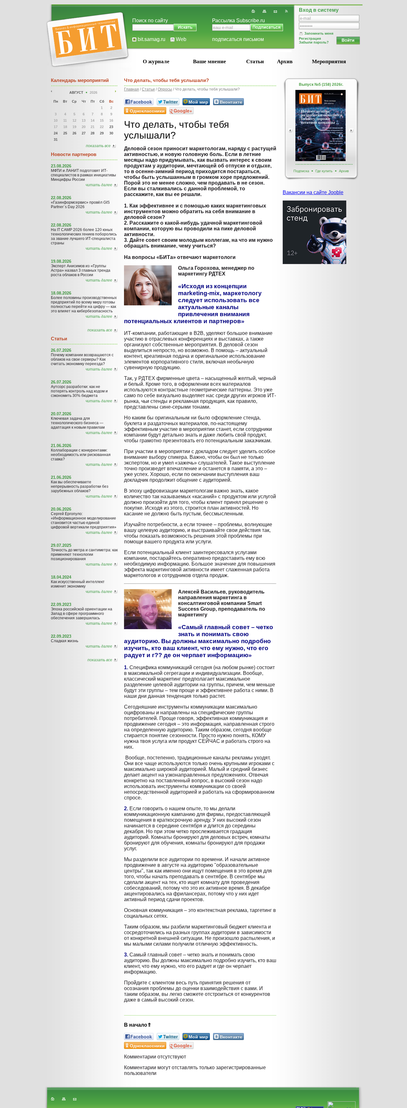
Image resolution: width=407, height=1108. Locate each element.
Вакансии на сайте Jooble (313, 192)
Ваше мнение (209, 61)
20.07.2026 (61, 413)
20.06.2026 (61, 509)
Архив (285, 61)
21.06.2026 (61, 445)
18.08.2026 (61, 293)
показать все (98, 146)
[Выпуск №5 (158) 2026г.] (320, 125)
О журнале (156, 61)
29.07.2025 (61, 545)
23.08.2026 (61, 166)
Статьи (255, 61)
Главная (131, 89)
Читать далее (99, 185)
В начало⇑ (137, 1025)
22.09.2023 (61, 604)
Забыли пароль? (314, 42)
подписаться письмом (238, 39)
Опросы (165, 89)
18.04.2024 (61, 577)
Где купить (324, 171)
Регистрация (310, 38)
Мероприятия (329, 61)
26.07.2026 (61, 350)
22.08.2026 (61, 197)
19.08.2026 (61, 261)
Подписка (301, 171)
